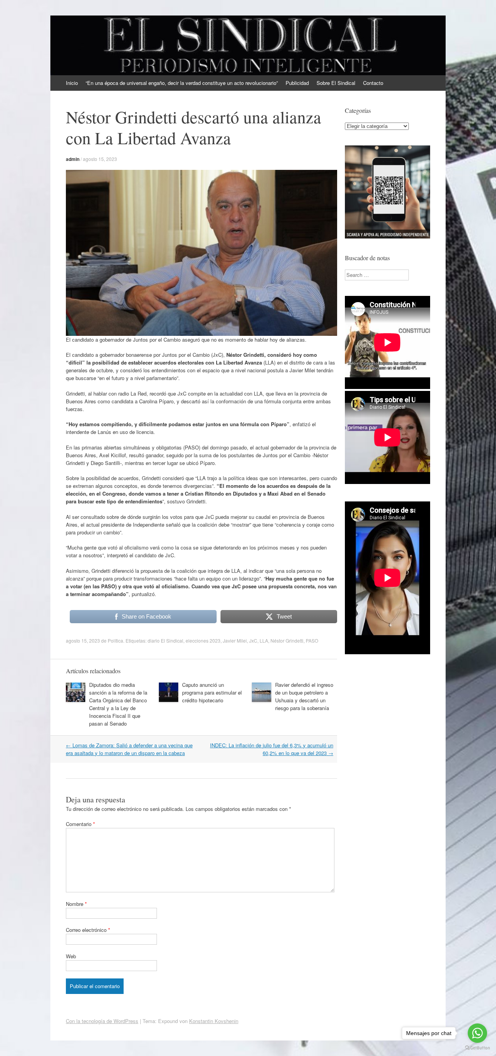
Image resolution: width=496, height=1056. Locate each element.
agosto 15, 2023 (100, 159)
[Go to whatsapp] (477, 1033)
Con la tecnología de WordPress (102, 1021)
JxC (253, 640)
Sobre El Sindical (336, 82)
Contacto (373, 82)
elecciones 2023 (203, 640)
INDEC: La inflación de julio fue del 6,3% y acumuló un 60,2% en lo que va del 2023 (271, 749)
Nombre (76, 903)
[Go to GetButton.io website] (477, 1048)
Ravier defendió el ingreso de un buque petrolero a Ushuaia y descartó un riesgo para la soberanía (304, 696)
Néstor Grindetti (286, 640)
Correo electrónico (88, 929)
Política (115, 640)
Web (71, 956)
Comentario (80, 824)
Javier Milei (235, 640)
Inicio (72, 82)
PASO (312, 640)
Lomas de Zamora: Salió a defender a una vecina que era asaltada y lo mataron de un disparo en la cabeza (129, 749)
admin (72, 159)
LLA (264, 640)
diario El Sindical (165, 640)
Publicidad (297, 82)
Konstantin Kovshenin (213, 1021)
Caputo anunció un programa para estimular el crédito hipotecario (212, 692)
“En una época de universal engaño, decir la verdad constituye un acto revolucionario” (182, 82)
